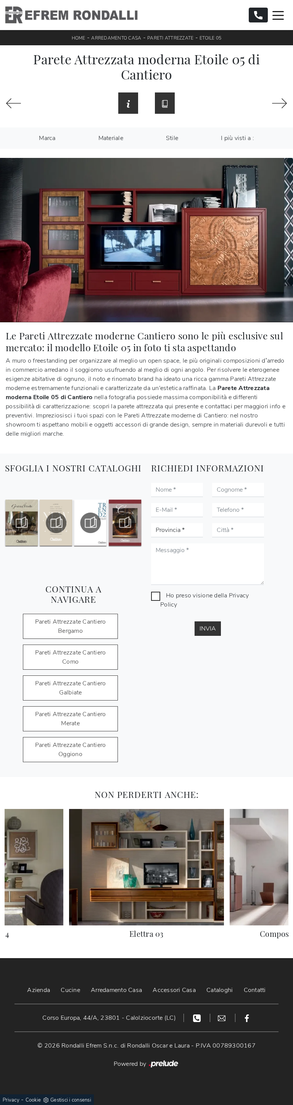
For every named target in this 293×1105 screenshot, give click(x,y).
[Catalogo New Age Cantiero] (56, 523)
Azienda (38, 990)
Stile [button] (172, 138)
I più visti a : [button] (237, 138)
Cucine (70, 990)
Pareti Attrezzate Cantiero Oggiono (70, 749)
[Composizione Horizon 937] (279, 103)
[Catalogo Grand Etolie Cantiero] (22, 523)
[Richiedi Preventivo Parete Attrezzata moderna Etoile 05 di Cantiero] (128, 103)
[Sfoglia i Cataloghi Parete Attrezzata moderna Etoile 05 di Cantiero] (165, 103)
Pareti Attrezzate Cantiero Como (70, 657)
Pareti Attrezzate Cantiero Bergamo (70, 626)
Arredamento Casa (116, 38)
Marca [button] (47, 138)
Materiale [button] (110, 138)
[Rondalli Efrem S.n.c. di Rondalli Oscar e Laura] (71, 15)
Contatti (255, 990)
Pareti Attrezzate (170, 38)
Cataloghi (219, 990)
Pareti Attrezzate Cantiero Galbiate (70, 688)
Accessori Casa (174, 990)
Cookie (33, 1100)
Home (78, 38)
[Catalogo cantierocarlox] (125, 523)
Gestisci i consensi (70, 1100)
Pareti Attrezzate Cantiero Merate (70, 719)
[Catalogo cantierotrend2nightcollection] (91, 523)
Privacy (11, 1100)
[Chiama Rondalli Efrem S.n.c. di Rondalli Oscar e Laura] (258, 15)
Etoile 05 (210, 38)
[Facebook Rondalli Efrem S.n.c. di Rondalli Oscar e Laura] (246, 1018)
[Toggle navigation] (278, 15)
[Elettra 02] (13, 103)
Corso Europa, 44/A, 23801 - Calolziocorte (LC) (109, 1018)
